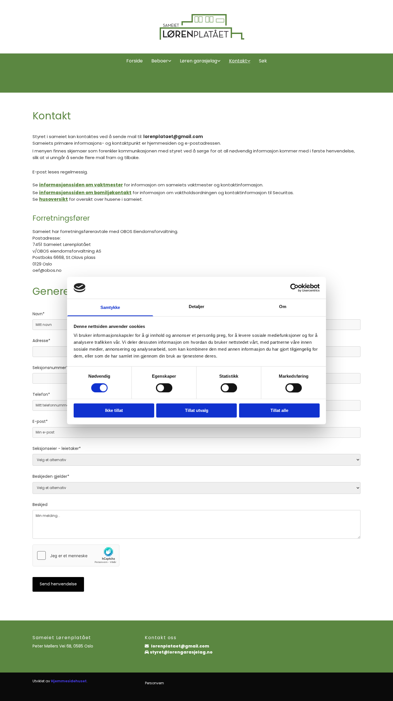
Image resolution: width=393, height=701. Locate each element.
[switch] (164, 387)
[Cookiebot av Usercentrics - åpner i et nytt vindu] (294, 287)
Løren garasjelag (198, 61)
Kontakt (238, 61)
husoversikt (53, 199)
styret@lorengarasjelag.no (181, 652)
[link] (161, 61)
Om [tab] (282, 306)
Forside (134, 61)
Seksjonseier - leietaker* (57, 448)
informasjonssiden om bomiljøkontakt (85, 193)
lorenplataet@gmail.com (181, 646)
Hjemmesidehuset (69, 681)
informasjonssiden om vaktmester (81, 185)
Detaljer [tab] (197, 306)
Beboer (159, 61)
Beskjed (40, 505)
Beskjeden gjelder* (51, 476)
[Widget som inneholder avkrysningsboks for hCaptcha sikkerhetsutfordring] (76, 555)
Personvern (154, 683)
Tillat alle (279, 410)
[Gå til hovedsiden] (196, 26)
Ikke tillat (114, 410)
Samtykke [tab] (110, 307)
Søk (263, 61)
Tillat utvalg (196, 410)
